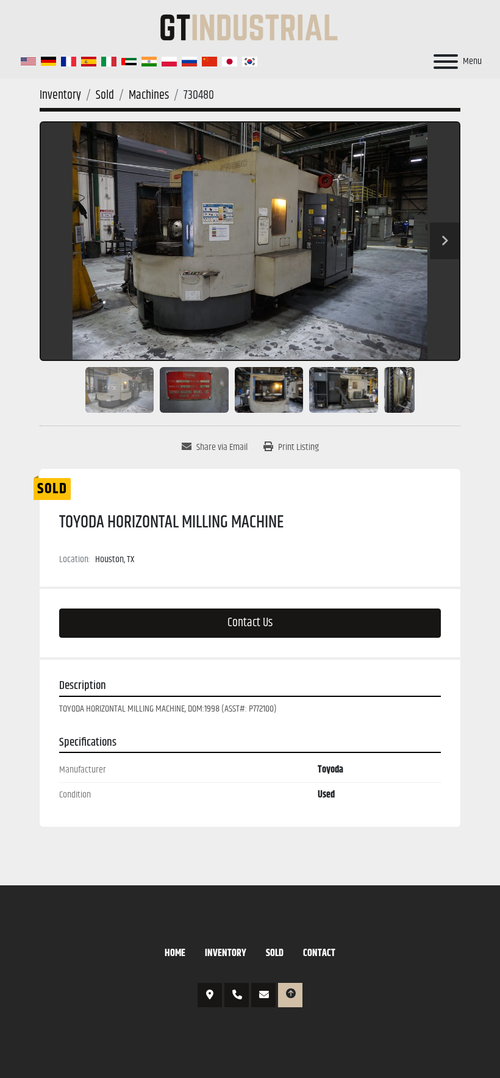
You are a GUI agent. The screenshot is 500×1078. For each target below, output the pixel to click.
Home (175, 953)
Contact (319, 953)
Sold (275, 953)
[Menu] (446, 61)
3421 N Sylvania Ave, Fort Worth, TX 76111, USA (210, 995)
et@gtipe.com (263, 995)
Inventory (225, 953)
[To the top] (290, 995)
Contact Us (250, 622)
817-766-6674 (236, 995)
